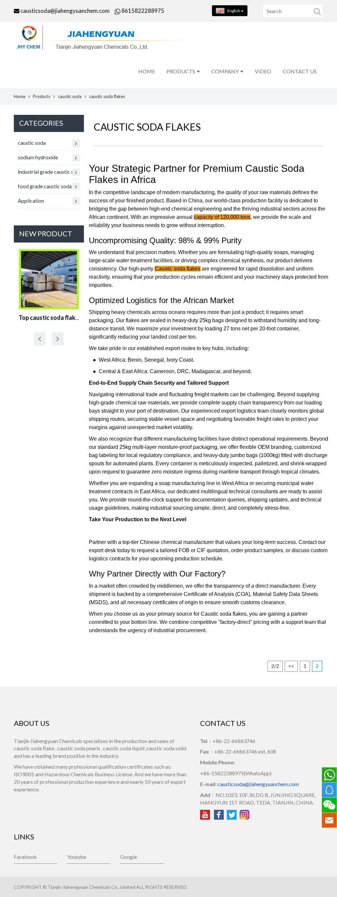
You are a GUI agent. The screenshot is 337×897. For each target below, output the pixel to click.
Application (31, 200)
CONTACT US (300, 71)
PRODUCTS (181, 71)
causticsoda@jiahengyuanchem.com (65, 10)
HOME (146, 71)
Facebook (25, 857)
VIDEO (263, 71)
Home (19, 96)
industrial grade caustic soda (49, 171)
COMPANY (225, 71)
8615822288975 (142, 10)
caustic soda (70, 96)
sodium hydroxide (38, 157)
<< (291, 666)
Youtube (76, 857)
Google (128, 857)
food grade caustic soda (45, 186)
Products (41, 96)
